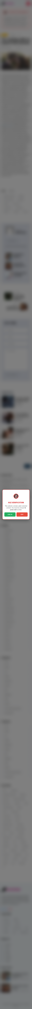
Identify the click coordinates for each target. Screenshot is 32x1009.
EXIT (22, 514)
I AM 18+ (10, 514)
